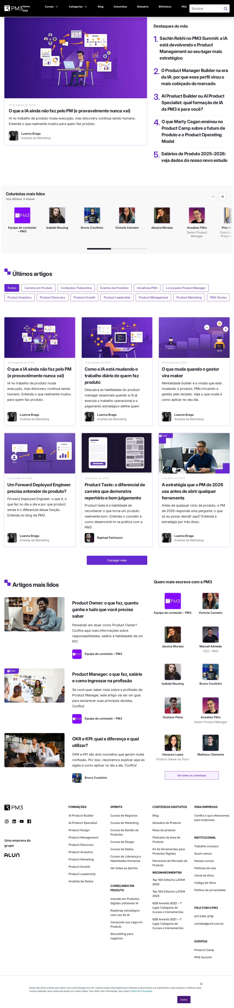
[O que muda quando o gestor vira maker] (194, 337)
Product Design (79, 830)
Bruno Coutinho (210, 683)
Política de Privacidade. (141, 990)
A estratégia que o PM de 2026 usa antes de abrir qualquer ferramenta (192, 491)
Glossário (142, 6)
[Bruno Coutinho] (77, 778)
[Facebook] (29, 822)
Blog (100, 6)
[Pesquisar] (226, 8)
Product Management (153, 297)
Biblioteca (165, 6)
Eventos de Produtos (114, 288)
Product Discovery (52, 297)
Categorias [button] (75, 6)
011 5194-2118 (203, 916)
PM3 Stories (218, 297)
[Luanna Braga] (13, 135)
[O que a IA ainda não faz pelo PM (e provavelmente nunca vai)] (75, 57)
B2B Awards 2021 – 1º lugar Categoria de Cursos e (167, 924)
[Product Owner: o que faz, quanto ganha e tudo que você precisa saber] (34, 614)
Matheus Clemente (210, 754)
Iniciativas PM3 (147, 288)
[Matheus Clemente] (211, 743)
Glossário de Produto (166, 823)
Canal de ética (204, 875)
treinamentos (174, 928)
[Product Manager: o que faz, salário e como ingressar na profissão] (34, 685)
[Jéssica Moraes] (173, 635)
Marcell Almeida (210, 646)
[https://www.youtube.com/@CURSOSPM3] (21, 821)
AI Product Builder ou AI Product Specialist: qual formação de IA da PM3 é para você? (192, 102)
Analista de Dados (81, 881)
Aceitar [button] (183, 999)
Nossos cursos (204, 861)
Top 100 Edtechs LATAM (168, 891)
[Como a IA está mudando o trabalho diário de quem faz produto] (117, 337)
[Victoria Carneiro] (211, 601)
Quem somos (203, 853)
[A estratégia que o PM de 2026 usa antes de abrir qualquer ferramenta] (194, 453)
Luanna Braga (29, 414)
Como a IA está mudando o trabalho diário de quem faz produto (112, 375)
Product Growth (84, 297)
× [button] (201, 982)
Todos (11, 288)
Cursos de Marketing (124, 823)
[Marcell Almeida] (211, 635)
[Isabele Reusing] (173, 672)
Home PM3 (26, 8)
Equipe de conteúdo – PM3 (172, 613)
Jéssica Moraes (173, 646)
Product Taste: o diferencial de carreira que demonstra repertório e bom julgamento (115, 491)
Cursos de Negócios (123, 815)
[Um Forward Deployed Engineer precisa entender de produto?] (39, 453)
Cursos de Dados (121, 849)
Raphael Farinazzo (110, 537)
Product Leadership (117, 297)
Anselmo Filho (211, 717)
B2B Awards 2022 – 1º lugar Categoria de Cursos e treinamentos (167, 908)
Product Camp (204, 950)
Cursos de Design (122, 842)
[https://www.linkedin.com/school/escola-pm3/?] (14, 821)
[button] (52, 6)
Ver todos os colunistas (191, 775)
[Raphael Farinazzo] (89, 538)
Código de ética (205, 883)
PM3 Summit (203, 957)
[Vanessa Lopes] (173, 743)
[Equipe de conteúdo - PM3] (77, 654)
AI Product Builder (81, 815)
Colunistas (120, 6)
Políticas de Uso (205, 868)
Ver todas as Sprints (124, 868)
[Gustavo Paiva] (173, 705)
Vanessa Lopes (172, 754)
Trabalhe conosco (206, 846)
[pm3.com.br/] (13, 807)
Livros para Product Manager (185, 288)
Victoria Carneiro (210, 613)
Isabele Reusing (173, 683)
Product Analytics (19, 297)
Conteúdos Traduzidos (76, 288)
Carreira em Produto (38, 288)
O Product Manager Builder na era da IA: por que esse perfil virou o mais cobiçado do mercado (194, 77)
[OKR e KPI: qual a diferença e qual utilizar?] (34, 750)
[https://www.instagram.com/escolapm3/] (6, 821)
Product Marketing (189, 297)
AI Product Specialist (83, 823)
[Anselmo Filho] (211, 705)
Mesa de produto (164, 830)
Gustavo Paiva (173, 717)
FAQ (184, 6)
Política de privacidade (210, 890)
